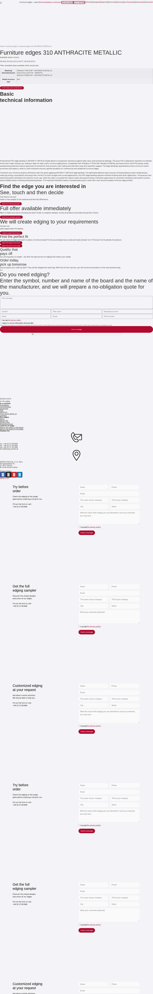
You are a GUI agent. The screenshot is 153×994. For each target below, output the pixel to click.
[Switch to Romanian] (138, 2)
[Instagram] (8, 475)
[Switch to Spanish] (103, 2)
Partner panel (67, 2)
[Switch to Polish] (88, 2)
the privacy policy (14, 320)
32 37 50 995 (12, 445)
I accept (11, 320)
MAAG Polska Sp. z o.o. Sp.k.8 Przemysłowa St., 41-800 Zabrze (11, 463)
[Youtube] (14, 475)
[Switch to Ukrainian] (148, 2)
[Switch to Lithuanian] (128, 2)
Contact (58, 2)
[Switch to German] (119, 2)
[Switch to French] (111, 2)
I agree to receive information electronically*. (18, 323)
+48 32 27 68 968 (10, 444)
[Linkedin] (19, 475)
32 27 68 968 (79, 2)
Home (2, 46)
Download (44, 2)
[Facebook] (3, 475)
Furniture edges (11, 46)
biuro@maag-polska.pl (9, 449)
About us (51, 2)
